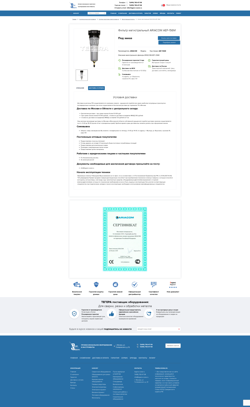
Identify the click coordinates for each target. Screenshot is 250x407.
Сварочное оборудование (101, 372)
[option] (94, 49)
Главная (113, 13)
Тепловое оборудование (100, 395)
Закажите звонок (173, 346)
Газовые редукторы (99, 384)
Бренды (162, 13)
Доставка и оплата (135, 13)
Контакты (170, 13)
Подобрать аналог (169, 42)
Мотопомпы (96, 398)
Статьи (72, 388)
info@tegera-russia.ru (134, 8)
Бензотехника (118, 384)
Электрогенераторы (99, 387)
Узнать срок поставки (168, 38)
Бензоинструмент (98, 392)
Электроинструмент (99, 390)
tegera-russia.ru (139, 372)
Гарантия (147, 13)
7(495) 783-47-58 (135, 3)
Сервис (155, 13)
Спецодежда (117, 382)
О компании (122, 13)
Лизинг (178, 13)
